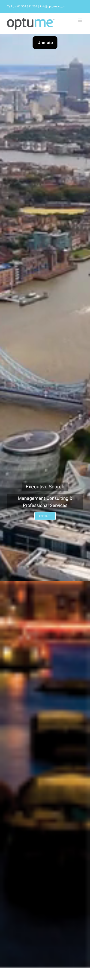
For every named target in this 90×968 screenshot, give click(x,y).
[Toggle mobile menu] (80, 20)
